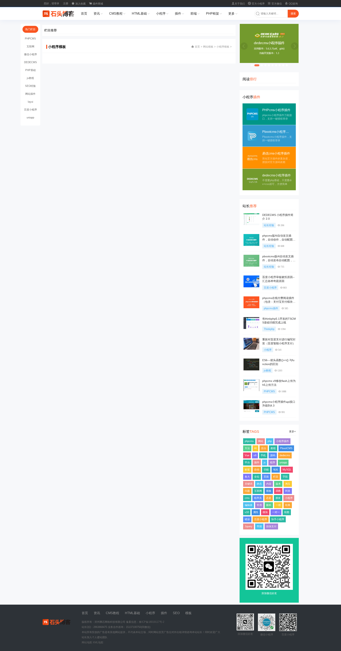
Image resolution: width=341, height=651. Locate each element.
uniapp (283, 462)
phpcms (249, 441)
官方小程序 (256, 3)
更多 (233, 13)
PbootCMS (286, 448)
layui (30, 101)
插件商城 (96, 3)
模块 (265, 512)
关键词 (248, 483)
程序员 (258, 497)
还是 (268, 497)
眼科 (268, 505)
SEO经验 (30, 85)
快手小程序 (277, 519)
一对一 (276, 512)
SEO (176, 613)
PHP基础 (30, 70)
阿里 (287, 490)
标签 (247, 469)
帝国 (259, 526)
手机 (263, 455)
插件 (179, 13)
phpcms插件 (271, 308)
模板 (268, 490)
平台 (247, 462)
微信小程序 (30, 54)
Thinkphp (269, 329)
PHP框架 (214, 13)
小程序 (162, 13)
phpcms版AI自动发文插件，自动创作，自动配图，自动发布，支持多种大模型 (278, 239)
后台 (263, 448)
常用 (259, 505)
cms (247, 497)
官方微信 (275, 3)
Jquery (248, 526)
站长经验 (269, 225)
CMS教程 (117, 13)
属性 (255, 512)
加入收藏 (78, 3)
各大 (247, 476)
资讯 (98, 13)
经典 (287, 505)
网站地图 (87, 642)
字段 (285, 476)
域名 (275, 469)
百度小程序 (270, 287)
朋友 (278, 497)
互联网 (258, 490)
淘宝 (287, 483)
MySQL (287, 469)
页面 (266, 476)
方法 (247, 448)
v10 (247, 512)
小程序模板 (222, 46)
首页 (84, 13)
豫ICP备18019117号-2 (151, 621)
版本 (278, 483)
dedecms (285, 455)
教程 (273, 448)
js (265, 462)
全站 (256, 476)
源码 (272, 455)
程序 (272, 462)
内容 (268, 483)
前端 (195, 13)
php (270, 441)
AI (255, 448)
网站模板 (208, 46)
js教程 (267, 370)
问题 (247, 490)
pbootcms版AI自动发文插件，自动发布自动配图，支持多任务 (278, 260)
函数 (278, 490)
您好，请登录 (51, 3)
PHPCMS (269, 391)
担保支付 (271, 526)
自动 (256, 469)
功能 (266, 469)
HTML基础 (141, 13)
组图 (286, 512)
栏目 (275, 476)
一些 (278, 505)
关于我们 (238, 3)
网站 (260, 441)
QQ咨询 (291, 3)
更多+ (292, 431)
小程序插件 (282, 441)
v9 (255, 455)
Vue (247, 455)
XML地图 (98, 642)
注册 (65, 3)
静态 (259, 483)
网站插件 (30, 93)
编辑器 (248, 505)
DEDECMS (30, 62)
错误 (247, 519)
